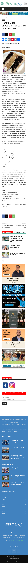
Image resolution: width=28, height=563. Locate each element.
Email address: (5, 397)
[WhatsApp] (13, 34)
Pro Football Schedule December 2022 (7, 226)
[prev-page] (3, 261)
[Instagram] (14, 551)
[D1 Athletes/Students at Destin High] (5, 442)
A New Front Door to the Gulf (18, 448)
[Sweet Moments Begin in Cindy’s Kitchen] (5, 255)
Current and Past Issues (14, 558)
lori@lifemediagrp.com (17, 540)
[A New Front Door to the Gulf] (5, 450)
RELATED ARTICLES (7, 232)
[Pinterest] (10, 34)
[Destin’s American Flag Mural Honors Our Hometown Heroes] (5, 477)
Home (3, 17)
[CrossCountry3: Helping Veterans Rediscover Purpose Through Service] (5, 457)
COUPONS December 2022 (21, 226)
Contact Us (18, 556)
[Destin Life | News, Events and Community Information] (14, 3)
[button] (2, 9)
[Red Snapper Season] (5, 470)
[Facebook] (3, 34)
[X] (6, 34)
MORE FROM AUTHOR (19, 232)
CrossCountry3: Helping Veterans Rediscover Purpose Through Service (18, 457)
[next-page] (5, 261)
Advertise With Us (10, 556)
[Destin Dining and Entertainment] (5, 247)
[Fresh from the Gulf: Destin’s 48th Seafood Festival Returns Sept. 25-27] (5, 238)
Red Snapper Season (16, 468)
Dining (7, 17)
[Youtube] (18, 551)
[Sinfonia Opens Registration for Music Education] (5, 484)
